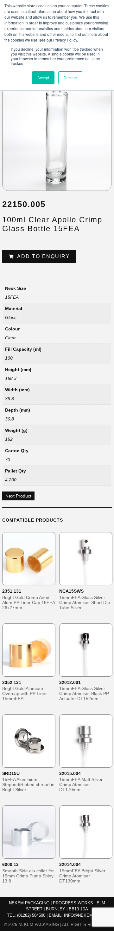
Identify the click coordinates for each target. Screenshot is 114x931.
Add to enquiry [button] (33, 580)
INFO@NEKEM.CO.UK (85, 915)
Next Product (18, 495)
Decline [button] (70, 77)
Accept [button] (43, 77)
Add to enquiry (43, 256)
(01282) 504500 (31, 915)
